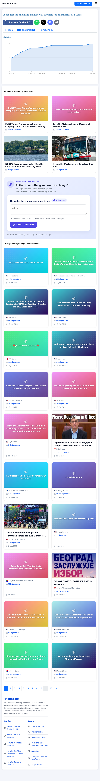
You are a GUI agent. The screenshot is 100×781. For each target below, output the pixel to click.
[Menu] (95, 3)
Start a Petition (83, 4)
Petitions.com (9, 3)
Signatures (27, 29)
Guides (7, 721)
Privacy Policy (46, 29)
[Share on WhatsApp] (37, 22)
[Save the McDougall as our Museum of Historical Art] (74, 114)
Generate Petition (25, 224)
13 (51, 688)
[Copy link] (56, 22)
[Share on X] (43, 22)
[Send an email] (50, 22)
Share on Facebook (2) (20, 22)
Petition (9, 29)
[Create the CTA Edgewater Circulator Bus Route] (74, 154)
